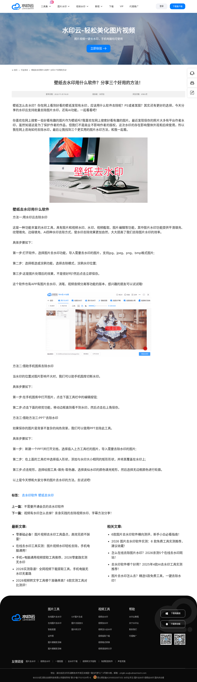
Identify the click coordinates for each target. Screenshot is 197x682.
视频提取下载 (104, 636)
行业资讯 (24, 70)
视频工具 (104, 609)
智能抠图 (52, 629)
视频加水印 (103, 623)
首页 (16, 70)
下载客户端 (177, 6)
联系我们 (133, 629)
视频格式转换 (104, 642)
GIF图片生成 (76, 617)
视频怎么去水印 (105, 629)
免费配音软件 (107, 661)
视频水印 (80, 6)
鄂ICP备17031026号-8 (81, 677)
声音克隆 (121, 661)
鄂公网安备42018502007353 (110, 677)
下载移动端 (175, 624)
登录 (162, 6)
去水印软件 (29, 495)
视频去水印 (103, 617)
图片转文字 (76, 629)
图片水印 (62, 6)
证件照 (51, 636)
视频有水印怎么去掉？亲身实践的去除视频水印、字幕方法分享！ (68, 513)
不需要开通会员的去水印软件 (44, 506)
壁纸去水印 (46, 495)
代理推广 (133, 636)
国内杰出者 (159, 677)
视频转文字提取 (89, 661)
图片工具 (53, 609)
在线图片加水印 (54, 623)
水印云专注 (129, 677)
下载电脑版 (175, 613)
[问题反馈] (192, 93)
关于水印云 (134, 623)
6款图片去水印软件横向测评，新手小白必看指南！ (146, 534)
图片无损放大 (77, 623)
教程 (97, 6)
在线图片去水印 (54, 617)
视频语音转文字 (105, 648)
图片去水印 (30, 661)
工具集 (46, 4)
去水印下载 (73, 661)
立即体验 (96, 48)
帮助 (132, 609)
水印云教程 (134, 617)
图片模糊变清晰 (54, 642)
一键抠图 (59, 661)
